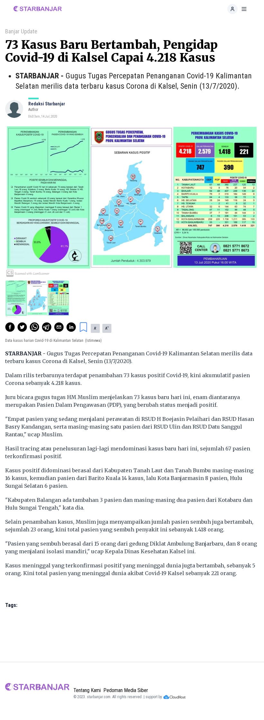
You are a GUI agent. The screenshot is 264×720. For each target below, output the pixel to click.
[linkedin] (71, 327)
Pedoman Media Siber (125, 690)
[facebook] (10, 327)
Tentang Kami (87, 690)
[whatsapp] (34, 327)
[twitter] (22, 327)
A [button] (95, 328)
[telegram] (47, 327)
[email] (59, 327)
